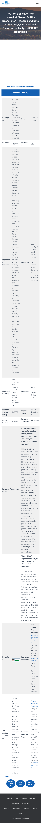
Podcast (27, 808)
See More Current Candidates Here (20, 87)
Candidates (25, 804)
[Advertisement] (20, 63)
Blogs (35, 808)
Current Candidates (28, 799)
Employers (15, 804)
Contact (20, 813)
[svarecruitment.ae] (6, 3)
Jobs (17, 799)
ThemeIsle (27, 818)
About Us (9, 799)
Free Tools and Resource (12, 808)
